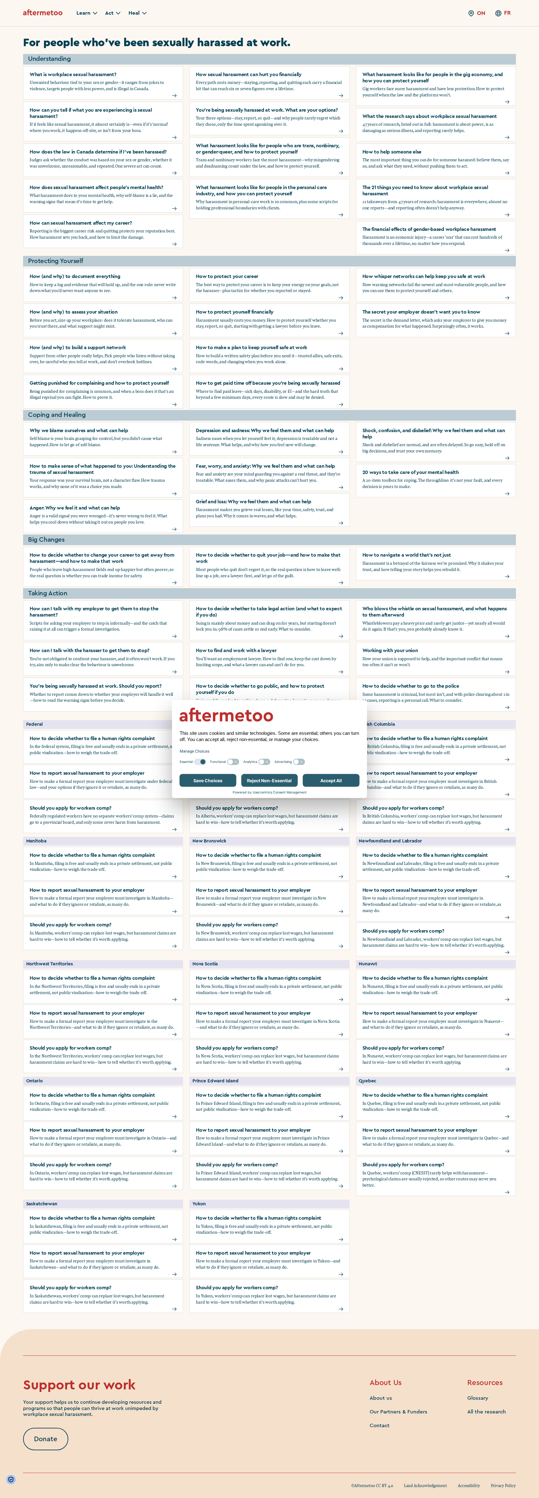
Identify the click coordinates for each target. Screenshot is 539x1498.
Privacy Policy (503, 1485)
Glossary (477, 1398)
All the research (486, 1411)
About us (381, 1398)
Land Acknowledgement (425, 1485)
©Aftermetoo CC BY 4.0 (372, 1485)
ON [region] (481, 13)
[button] (86, 13)
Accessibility (469, 1485)
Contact (380, 1425)
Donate (45, 1439)
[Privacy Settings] (12, 1479)
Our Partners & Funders (398, 1411)
